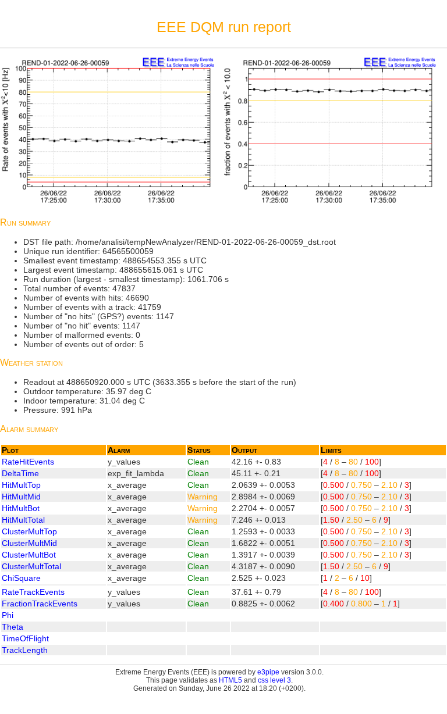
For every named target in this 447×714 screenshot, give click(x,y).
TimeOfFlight (25, 638)
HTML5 (230, 680)
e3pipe (268, 672)
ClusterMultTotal (31, 566)
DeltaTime (20, 473)
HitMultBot (21, 508)
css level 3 (274, 680)
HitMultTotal (23, 519)
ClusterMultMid (29, 543)
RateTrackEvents (33, 592)
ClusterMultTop (29, 531)
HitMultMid (21, 496)
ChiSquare (21, 578)
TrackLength (25, 650)
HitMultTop (21, 485)
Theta (12, 626)
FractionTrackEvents (39, 603)
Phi (7, 615)
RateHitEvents (28, 461)
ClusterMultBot (29, 554)
